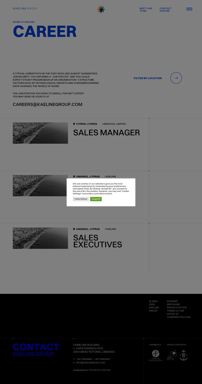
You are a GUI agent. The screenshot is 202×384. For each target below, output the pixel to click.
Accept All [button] (96, 199)
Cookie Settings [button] (80, 199)
